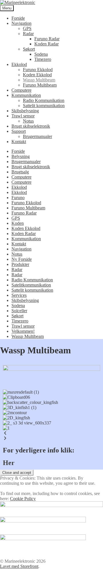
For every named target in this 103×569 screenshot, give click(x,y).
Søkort (29, 49)
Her (9, 462)
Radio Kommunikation (43, 100)
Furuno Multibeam (40, 85)
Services (19, 295)
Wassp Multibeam (39, 79)
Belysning (20, 156)
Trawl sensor (23, 115)
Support (18, 131)
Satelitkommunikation (31, 285)
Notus (28, 121)
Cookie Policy (23, 498)
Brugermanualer (37, 136)
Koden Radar (46, 43)
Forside (18, 18)
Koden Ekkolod (37, 74)
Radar (28, 33)
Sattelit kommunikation (44, 105)
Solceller (19, 310)
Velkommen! (23, 331)
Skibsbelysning (25, 110)
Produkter (20, 264)
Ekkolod (19, 64)
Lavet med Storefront (19, 566)
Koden (17, 223)
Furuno (18, 197)
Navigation (21, 23)
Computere (21, 90)
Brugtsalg (20, 171)
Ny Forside (21, 259)
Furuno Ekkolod (38, 69)
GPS (27, 28)
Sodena (41, 54)
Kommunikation (26, 95)
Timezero (42, 59)
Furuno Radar (47, 38)
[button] (51, 433)
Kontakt (18, 141)
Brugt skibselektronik (30, 126)
